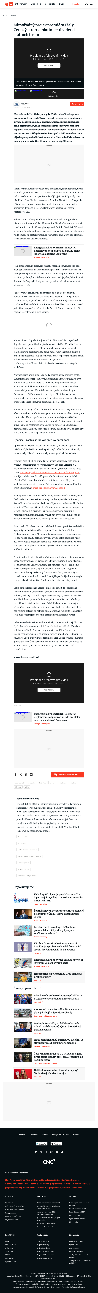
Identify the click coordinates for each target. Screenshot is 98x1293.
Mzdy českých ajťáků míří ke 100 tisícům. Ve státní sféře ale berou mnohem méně (58, 1041)
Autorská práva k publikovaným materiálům (29, 1281)
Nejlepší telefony (43, 1245)
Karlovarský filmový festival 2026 (48, 1203)
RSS (67, 1135)
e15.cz (5, 16)
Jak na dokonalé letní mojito (47, 1223)
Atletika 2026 (9, 1258)
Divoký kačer (73, 1222)
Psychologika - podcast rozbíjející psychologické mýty (47, 1184)
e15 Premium (21, 4)
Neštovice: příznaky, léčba (14, 1206)
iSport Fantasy (54, 1180)
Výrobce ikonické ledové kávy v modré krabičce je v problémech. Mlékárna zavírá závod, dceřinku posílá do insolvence (57, 946)
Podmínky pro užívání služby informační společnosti (64, 1281)
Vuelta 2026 (77, 1188)
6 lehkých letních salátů (45, 1227)
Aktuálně (9, 1196)
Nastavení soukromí (59, 1284)
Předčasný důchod (76, 1241)
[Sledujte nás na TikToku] (62, 1152)
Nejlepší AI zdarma (43, 1248)
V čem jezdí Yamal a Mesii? (14, 1209)
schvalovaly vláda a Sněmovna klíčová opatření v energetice (49, 472)
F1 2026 (8, 1255)
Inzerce (45, 1135)
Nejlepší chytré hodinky (45, 1251)
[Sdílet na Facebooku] (15, 774)
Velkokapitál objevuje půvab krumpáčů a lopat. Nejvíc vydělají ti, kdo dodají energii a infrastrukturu (58, 897)
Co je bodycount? (11, 1220)
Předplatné (56, 1135)
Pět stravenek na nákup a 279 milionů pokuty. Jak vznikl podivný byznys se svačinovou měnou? (55, 930)
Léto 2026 (41, 1196)
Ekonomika (36, 4)
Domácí (13, 16)
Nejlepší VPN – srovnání (45, 1255)
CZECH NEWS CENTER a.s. (58, 1273)
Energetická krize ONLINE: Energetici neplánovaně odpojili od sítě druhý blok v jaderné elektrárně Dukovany (57, 250)
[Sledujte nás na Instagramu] (52, 1152)
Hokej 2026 (9, 1248)
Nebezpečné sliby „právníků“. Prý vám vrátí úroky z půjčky (58, 975)
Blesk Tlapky (26, 1180)
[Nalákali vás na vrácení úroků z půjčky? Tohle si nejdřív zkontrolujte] (23, 1074)
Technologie (42, 1235)
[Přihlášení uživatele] (86, 3)
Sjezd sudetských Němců (78, 1208)
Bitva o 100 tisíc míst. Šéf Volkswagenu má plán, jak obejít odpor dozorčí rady (58, 1011)
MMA (7, 1241)
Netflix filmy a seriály (44, 1258)
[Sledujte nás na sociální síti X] (41, 1152)
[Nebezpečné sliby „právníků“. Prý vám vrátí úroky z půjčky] (23, 977)
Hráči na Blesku (40, 1180)
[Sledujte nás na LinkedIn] (36, 1152)
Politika (72, 1196)
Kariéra (76, 1135)
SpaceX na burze (43, 1241)
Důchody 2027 (74, 1248)
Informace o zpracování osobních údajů (29, 1284)
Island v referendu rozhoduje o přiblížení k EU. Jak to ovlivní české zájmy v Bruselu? (58, 997)
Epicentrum (9, 1203)
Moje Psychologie (12, 1180)
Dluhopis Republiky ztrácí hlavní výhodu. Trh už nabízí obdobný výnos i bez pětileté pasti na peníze (57, 1026)
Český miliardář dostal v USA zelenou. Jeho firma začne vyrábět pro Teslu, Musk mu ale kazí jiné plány (58, 1056)
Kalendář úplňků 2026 (13, 1216)
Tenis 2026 (9, 1251)
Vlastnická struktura (75, 1284)
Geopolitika (50, 4)
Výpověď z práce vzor (76, 1219)
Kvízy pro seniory (11, 1213)
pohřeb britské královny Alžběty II (48, 488)
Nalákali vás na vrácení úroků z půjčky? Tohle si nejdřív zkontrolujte (56, 1072)
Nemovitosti (17, 1184)
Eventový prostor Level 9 (24, 1188)
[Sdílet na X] (21, 774)
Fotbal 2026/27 (10, 1245)
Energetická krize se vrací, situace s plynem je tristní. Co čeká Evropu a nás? (58, 961)
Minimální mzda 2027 (76, 1251)
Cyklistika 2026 (10, 1261)
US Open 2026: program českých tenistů (53, 1188)
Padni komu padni (75, 1215)
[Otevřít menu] (91, 3)
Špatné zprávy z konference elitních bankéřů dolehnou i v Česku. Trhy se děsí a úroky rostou (59, 913)
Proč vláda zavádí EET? (77, 1212)
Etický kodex (55, 1287)
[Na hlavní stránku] (9, 3)
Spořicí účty (73, 1245)
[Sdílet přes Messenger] (26, 774)
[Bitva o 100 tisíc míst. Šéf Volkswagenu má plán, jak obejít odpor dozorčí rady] (23, 1013)
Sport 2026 (10, 1235)
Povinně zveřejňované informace (73, 1287)
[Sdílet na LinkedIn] (31, 774)
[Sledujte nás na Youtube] (57, 1152)
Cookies (47, 1284)
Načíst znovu (49, 65)
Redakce (34, 1135)
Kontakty (23, 1135)
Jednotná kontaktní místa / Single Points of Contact (31, 1287)
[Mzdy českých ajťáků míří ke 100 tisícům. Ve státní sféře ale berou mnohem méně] (23, 1043)
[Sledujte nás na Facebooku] (46, 1152)
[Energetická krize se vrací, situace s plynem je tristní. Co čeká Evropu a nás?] (23, 963)
